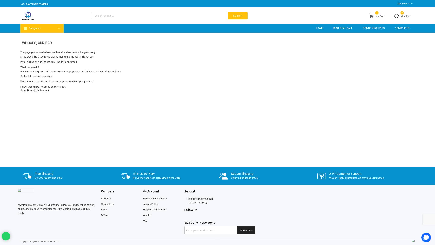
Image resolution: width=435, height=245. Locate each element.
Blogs (104, 209)
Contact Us (107, 204)
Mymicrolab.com (27, 204)
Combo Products (374, 28)
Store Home (27, 90)
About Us (106, 198)
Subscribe (246, 230)
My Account (404, 3)
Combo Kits (402, 28)
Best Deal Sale (343, 28)
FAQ (145, 220)
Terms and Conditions (155, 198)
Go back (25, 76)
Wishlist (405, 15)
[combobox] (160, 15)
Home (319, 28)
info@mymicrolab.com (201, 198)
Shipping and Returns (154, 209)
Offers (104, 215)
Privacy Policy (150, 204)
